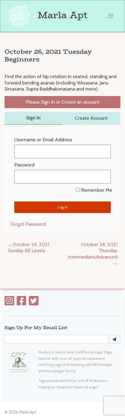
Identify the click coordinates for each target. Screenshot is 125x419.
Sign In (33, 118)
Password (24, 165)
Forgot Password (28, 224)
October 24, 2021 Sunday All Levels (28, 248)
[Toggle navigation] (111, 16)
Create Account (91, 118)
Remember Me (96, 190)
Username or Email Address (43, 140)
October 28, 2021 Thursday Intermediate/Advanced (92, 251)
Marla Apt (61, 15)
